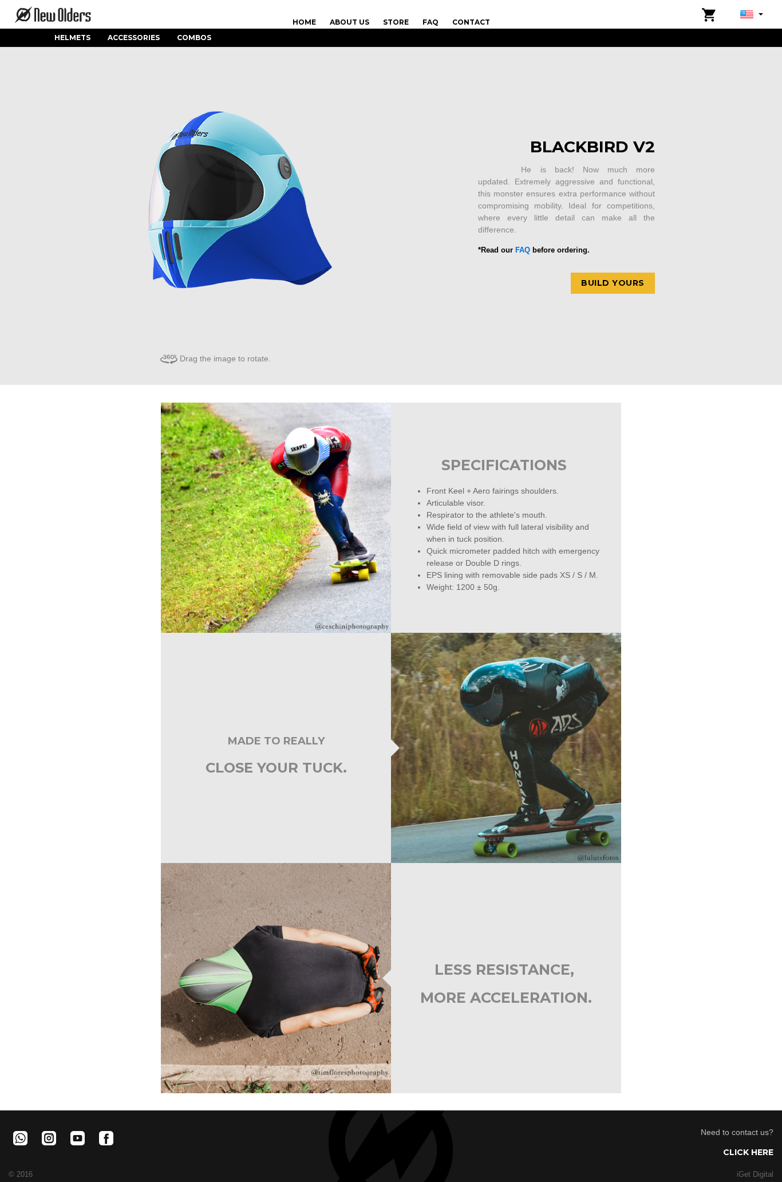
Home (304, 22)
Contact (471, 22)
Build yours (613, 283)
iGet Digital (755, 1175)
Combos (194, 37)
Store (396, 22)
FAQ (430, 22)
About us (349, 22)
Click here (748, 1152)
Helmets (72, 37)
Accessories (134, 37)
